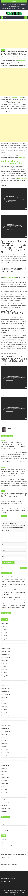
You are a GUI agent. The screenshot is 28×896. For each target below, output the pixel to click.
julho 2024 (4, 700)
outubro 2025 (5, 654)
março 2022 (5, 774)
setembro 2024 (6, 694)
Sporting (14, 277)
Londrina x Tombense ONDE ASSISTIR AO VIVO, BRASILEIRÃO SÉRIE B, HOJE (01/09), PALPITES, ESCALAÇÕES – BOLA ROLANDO (13, 471)
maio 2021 (4, 793)
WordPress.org (5, 849)
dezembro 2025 (6, 648)
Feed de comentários (7, 846)
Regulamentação (11, 8)
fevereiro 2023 (5, 753)
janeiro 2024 (5, 719)
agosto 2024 (5, 697)
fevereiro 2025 (5, 679)
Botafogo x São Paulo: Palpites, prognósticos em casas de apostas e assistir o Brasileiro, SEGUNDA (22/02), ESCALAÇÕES (4, 516)
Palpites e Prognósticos (8, 824)
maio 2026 (4, 632)
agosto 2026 (5, 623)
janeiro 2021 (5, 805)
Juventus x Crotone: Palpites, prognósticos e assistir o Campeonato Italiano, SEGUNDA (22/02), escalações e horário (24, 516)
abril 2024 (4, 709)
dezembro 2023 (6, 722)
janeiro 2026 (5, 645)
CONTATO (24, 8)
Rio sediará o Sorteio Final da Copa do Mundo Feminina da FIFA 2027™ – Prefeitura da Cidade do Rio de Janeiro (14, 592)
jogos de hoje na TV (10, 878)
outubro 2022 (5, 765)
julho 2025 (4, 663)
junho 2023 (4, 740)
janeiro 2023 (5, 756)
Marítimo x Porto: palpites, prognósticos (12, 162)
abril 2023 (4, 746)
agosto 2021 (5, 783)
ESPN (5, 147)
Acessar (4, 839)
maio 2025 (4, 669)
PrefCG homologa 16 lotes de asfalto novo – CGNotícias (13, 586)
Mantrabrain (22, 890)
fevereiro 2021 (5, 802)
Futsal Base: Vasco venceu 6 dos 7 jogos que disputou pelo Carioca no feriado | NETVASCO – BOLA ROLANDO (14, 495)
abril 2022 (4, 771)
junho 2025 (4, 666)
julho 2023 (4, 737)
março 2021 (5, 799)
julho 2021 (4, 786)
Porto (10, 277)
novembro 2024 (6, 688)
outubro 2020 (5, 811)
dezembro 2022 (6, 759)
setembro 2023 (6, 731)
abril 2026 (4, 636)
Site (3, 556)
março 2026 (5, 639)
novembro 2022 (6, 762)
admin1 (16, 56)
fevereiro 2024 (5, 716)
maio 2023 (4, 743)
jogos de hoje (21, 157)
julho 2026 (4, 626)
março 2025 (5, 676)
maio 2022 (4, 768)
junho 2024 (5, 703)
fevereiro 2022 (5, 777)
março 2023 (5, 749)
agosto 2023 (5, 734)
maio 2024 (4, 706)
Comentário (5, 531)
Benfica (6, 102)
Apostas (4, 8)
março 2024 (5, 713)
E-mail (3, 550)
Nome (3, 544)
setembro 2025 (6, 657)
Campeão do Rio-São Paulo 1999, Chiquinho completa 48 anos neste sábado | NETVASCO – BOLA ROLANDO (13, 444)
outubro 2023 (5, 728)
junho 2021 (4, 790)
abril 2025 (4, 673)
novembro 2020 (6, 808)
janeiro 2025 (5, 682)
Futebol (18, 8)
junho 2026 (5, 629)
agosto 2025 (5, 660)
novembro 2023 (6, 725)
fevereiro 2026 (5, 642)
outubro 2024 (5, 691)
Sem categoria (5, 830)
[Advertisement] (14, 34)
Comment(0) (23, 56)
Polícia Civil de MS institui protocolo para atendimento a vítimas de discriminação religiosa (14, 599)
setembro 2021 (5, 780)
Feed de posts (5, 843)
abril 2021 (4, 796)
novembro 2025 (6, 651)
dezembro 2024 (6, 685)
